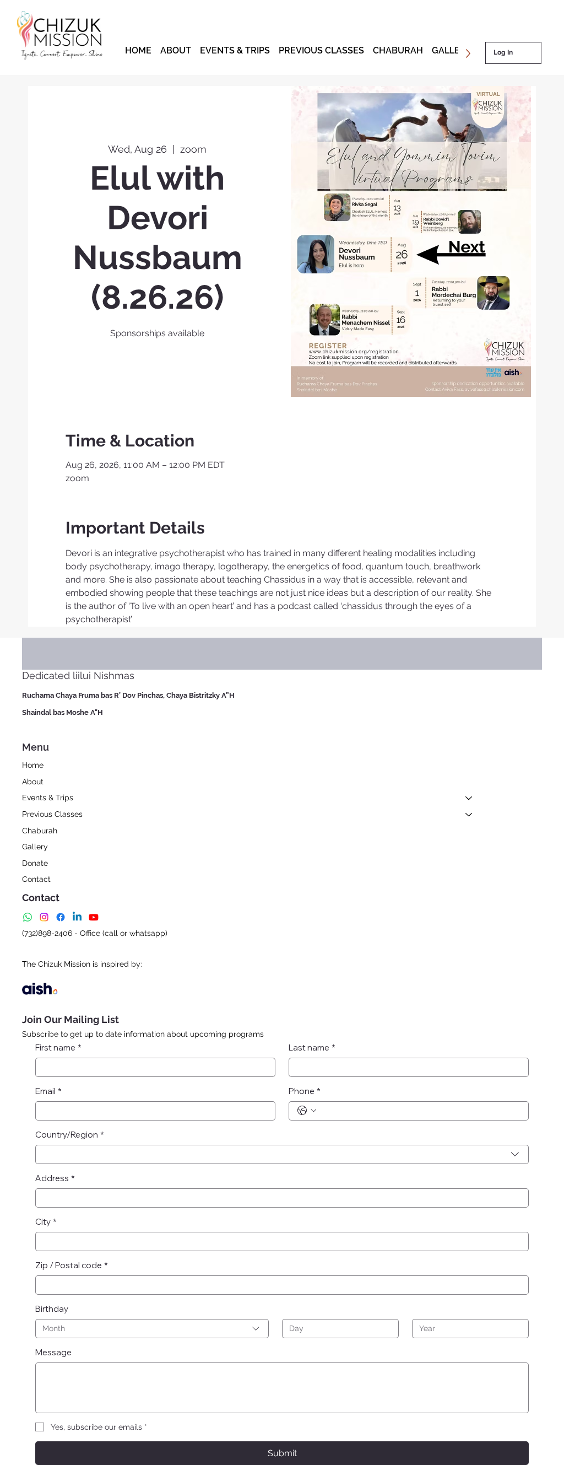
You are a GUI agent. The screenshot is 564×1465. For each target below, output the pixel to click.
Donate (35, 863)
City (46, 1221)
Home (33, 765)
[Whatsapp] (27, 917)
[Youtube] (93, 917)
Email (48, 1091)
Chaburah (39, 830)
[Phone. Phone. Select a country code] (307, 1110)
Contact (36, 879)
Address (55, 1178)
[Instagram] (44, 917)
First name (58, 1047)
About (33, 781)
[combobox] (282, 1154)
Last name (312, 1047)
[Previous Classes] (469, 814)
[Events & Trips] (469, 798)
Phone (305, 1091)
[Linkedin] (77, 917)
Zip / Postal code (71, 1265)
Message (53, 1352)
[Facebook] (60, 917)
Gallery (35, 846)
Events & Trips (47, 797)
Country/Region (69, 1134)
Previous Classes (52, 814)
